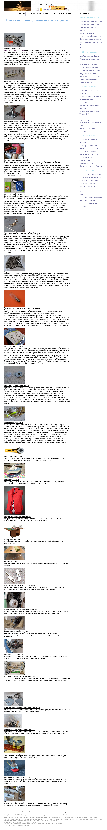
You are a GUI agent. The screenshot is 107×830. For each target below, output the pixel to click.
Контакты (81, 812)
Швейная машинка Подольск (90, 21)
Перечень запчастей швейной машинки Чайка (22, 708)
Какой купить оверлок (87, 151)
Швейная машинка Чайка (89, 24)
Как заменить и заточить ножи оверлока (19, 585)
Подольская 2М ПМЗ (87, 74)
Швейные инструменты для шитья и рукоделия (22, 802)
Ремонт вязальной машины (90, 96)
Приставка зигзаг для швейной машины (19, 730)
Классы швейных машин (89, 68)
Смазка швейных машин (88, 48)
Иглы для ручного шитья (13, 346)
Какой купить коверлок (88, 146)
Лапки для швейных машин (14, 81)
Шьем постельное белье (88, 189)
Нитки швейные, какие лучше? (16, 160)
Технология (84, 14)
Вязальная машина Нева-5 (89, 111)
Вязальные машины (63, 14)
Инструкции (33, 812)
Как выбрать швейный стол (14, 539)
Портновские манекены (88, 148)
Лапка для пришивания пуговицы (17, 777)
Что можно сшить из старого (90, 154)
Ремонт (21, 14)
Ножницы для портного (13, 49)
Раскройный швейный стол (14, 561)
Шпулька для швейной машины (16, 386)
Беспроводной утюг (11, 480)
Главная (25, 812)
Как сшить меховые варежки (90, 198)
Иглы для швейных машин (14, 194)
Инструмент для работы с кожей (16, 631)
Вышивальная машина (88, 65)
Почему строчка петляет (88, 45)
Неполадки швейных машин (90, 39)
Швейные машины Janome (89, 71)
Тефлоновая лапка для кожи (15, 754)
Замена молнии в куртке (89, 180)
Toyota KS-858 (84, 114)
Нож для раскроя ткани (13, 456)
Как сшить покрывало (87, 186)
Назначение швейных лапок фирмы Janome (21, 676)
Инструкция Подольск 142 (89, 76)
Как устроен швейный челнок (90, 42)
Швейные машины (39, 14)
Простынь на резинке (87, 201)
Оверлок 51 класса (86, 33)
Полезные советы (45, 812)
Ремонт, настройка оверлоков (90, 36)
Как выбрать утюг (86, 157)
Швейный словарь (60, 812)
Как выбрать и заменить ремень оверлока (20, 609)
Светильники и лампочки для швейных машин (22, 308)
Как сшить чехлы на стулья (90, 174)
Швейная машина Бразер (89, 56)
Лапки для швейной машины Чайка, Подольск (22, 233)
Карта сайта (72, 812)
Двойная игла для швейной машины (18, 121)
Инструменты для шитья (13, 423)
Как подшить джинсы (87, 183)
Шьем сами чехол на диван (90, 177)
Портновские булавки (12, 272)
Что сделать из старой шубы (90, 166)
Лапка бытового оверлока (14, 655)
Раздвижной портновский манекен (17, 517)
